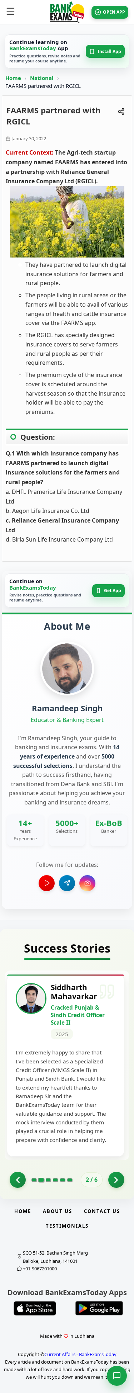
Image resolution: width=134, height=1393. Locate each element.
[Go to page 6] (69, 1180)
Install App (109, 51)
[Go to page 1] (18, 1180)
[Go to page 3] (48, 1180)
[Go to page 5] (62, 1180)
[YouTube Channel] (47, 883)
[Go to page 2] (41, 1180)
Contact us (102, 1211)
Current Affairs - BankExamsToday (80, 1354)
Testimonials (67, 1226)
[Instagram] (87, 883)
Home (13, 77)
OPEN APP (114, 12)
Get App (112, 590)
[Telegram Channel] (67, 883)
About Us (57, 1211)
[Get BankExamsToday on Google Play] (99, 1308)
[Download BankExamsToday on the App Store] (35, 1308)
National (42, 77)
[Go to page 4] (55, 1180)
